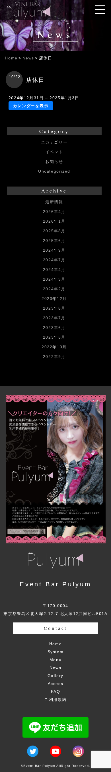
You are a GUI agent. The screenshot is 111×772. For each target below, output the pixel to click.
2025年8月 (54, 231)
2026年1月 (54, 221)
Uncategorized (54, 171)
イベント (54, 152)
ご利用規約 (55, 699)
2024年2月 (54, 289)
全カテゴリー (54, 142)
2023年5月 (54, 337)
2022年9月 (54, 356)
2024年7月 (54, 260)
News (28, 58)
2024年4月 (54, 269)
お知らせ (54, 161)
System (56, 651)
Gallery (55, 675)
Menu (55, 659)
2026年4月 (54, 211)
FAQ (55, 691)
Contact (55, 628)
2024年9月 (54, 250)
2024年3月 (54, 279)
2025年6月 (54, 240)
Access (55, 683)
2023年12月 (54, 298)
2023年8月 (54, 308)
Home (11, 58)
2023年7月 (54, 318)
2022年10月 (54, 347)
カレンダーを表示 (31, 106)
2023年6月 (54, 327)
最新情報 (54, 202)
